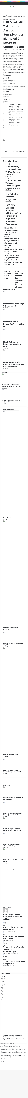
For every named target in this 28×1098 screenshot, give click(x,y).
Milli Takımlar (12, 19)
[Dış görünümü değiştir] (23, 6)
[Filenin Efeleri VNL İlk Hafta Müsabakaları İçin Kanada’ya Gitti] (14, 350)
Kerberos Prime (14, 1057)
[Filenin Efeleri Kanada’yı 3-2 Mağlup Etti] (14, 291)
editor (4, 921)
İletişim (2, 1059)
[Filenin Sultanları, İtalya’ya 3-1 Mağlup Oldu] (14, 330)
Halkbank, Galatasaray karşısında (10, 628)
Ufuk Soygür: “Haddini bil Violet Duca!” (13, 937)
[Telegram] (5, 154)
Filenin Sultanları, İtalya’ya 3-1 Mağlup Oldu (12, 344)
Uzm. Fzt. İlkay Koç (7, 931)
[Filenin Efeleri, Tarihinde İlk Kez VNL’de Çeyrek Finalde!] (11, 802)
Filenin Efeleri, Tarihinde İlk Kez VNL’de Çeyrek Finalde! (13, 170)
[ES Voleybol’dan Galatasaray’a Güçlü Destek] (11, 632)
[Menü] (2, 6)
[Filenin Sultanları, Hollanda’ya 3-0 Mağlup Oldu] (10, 390)
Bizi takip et (11, 1043)
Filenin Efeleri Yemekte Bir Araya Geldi (11, 197)
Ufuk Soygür (6, 940)
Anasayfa (5, 15)
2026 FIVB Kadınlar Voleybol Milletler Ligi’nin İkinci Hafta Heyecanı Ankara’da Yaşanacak (13, 214)
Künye (2, 1061)
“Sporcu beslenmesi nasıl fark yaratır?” (14, 962)
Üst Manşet (8, 163)
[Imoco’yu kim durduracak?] (11, 411)
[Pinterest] (4, 154)
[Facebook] (3, 154)
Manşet (9, 15)
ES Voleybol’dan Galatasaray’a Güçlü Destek (13, 644)
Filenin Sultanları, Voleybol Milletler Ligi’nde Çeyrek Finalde (14, 184)
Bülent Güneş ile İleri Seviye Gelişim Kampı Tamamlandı (12, 771)
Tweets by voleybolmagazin (9, 869)
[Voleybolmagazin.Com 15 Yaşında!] (10, 648)
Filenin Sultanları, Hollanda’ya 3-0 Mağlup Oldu (12, 401)
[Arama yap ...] (26, 6)
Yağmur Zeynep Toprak (8, 953)
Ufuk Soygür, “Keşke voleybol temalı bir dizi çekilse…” (12, 916)
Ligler (8, 19)
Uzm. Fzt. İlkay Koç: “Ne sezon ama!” (13, 928)
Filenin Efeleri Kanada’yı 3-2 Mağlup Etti (13, 305)
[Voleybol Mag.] (14, 6)
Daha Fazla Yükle (7, 775)
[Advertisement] (14, 888)
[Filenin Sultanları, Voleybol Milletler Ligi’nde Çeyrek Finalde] (11, 833)
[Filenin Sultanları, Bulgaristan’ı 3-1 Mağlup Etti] (14, 309)
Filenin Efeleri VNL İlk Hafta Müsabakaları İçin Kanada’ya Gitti (13, 364)
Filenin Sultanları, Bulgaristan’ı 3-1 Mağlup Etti (13, 324)
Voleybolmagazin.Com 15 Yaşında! (11, 755)
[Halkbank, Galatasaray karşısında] (11, 521)
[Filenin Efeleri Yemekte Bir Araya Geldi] (11, 849)
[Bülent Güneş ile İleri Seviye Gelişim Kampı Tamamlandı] (11, 759)
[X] (0, 1067)
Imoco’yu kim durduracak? (11, 518)
